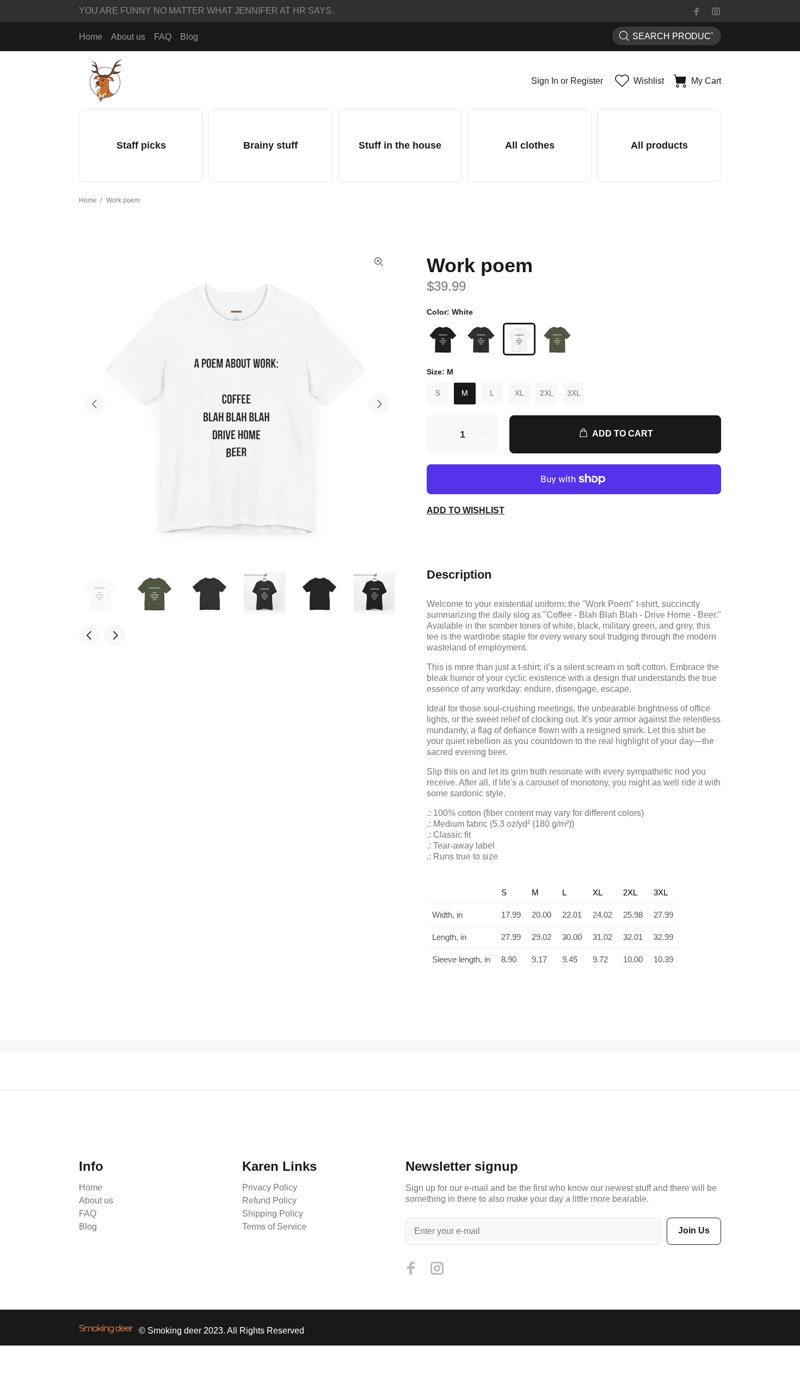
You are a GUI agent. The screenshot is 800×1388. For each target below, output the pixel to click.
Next (378, 404)
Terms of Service (274, 1226)
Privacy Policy (269, 1187)
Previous (94, 404)
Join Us (694, 1230)
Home (88, 200)
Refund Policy (269, 1200)
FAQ (87, 1213)
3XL (574, 393)
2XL (546, 393)
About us (96, 1200)
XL (519, 393)
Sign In (544, 80)
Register (586, 80)
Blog (88, 1226)
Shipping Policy (272, 1213)
